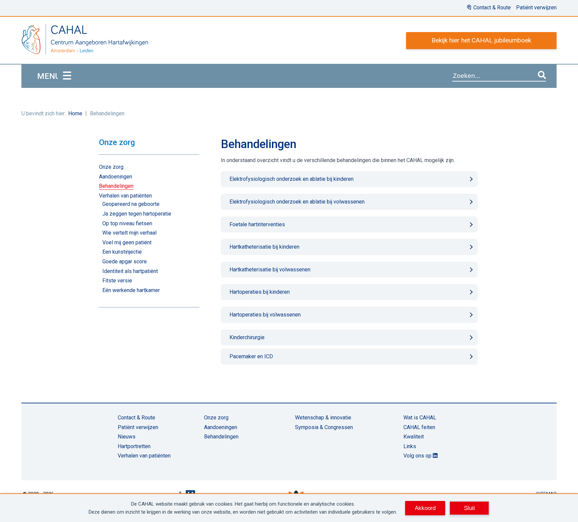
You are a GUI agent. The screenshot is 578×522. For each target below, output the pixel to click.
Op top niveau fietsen (127, 223)
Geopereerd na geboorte (131, 204)
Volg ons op (418, 455)
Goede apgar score (124, 261)
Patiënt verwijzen (536, 7)
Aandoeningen (115, 176)
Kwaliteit (413, 436)
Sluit (469, 508)
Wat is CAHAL (419, 417)
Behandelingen (116, 186)
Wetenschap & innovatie (323, 417)
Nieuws (126, 436)
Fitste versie (117, 280)
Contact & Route (492, 7)
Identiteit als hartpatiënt (130, 271)
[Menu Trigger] (67, 76)
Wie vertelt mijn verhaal (129, 233)
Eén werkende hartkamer (131, 290)
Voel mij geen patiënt (127, 242)
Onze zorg (111, 167)
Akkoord (425, 508)
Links (409, 446)
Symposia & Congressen (324, 427)
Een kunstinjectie (122, 252)
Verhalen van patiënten (125, 195)
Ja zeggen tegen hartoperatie (136, 214)
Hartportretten (134, 446)
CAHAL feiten (419, 427)
